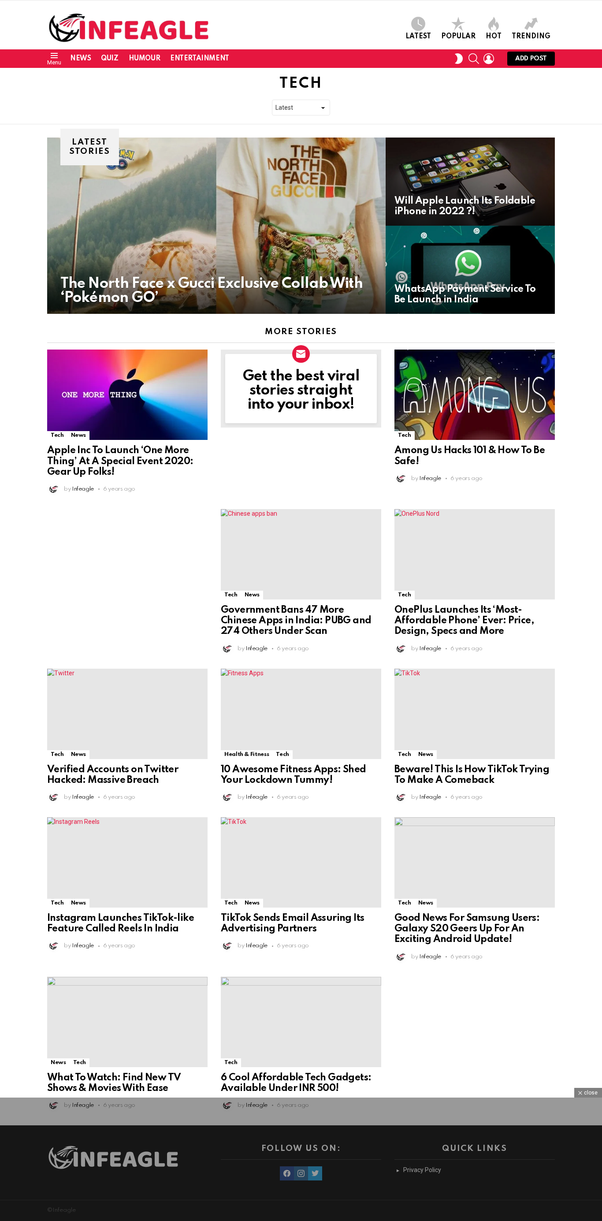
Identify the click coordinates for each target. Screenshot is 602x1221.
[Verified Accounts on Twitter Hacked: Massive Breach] (127, 714)
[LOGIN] (488, 58)
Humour (144, 58)
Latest (418, 36)
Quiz (109, 58)
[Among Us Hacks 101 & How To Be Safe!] (474, 395)
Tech (57, 435)
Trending (531, 36)
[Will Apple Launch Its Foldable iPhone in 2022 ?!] (470, 182)
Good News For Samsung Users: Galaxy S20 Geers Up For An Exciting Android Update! (466, 928)
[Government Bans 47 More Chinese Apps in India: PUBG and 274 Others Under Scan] (301, 554)
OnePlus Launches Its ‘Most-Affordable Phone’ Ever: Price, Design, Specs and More (464, 620)
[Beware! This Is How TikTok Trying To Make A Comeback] (474, 714)
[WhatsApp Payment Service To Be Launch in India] (470, 270)
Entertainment (199, 58)
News (80, 58)
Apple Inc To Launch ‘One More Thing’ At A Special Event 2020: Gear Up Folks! (120, 461)
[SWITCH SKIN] (458, 58)
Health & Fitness (246, 754)
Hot (494, 36)
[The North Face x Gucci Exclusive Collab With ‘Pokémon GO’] (216, 226)
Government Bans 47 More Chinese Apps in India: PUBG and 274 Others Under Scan (296, 620)
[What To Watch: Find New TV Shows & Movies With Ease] (127, 1022)
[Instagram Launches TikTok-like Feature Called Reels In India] (127, 862)
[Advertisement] (127, 564)
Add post (531, 59)
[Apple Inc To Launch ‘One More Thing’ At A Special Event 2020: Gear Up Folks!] (127, 395)
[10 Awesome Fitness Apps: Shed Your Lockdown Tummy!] (301, 714)
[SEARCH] (473, 58)
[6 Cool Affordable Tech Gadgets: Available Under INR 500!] (301, 1022)
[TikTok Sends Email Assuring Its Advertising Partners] (301, 862)
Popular (458, 36)
